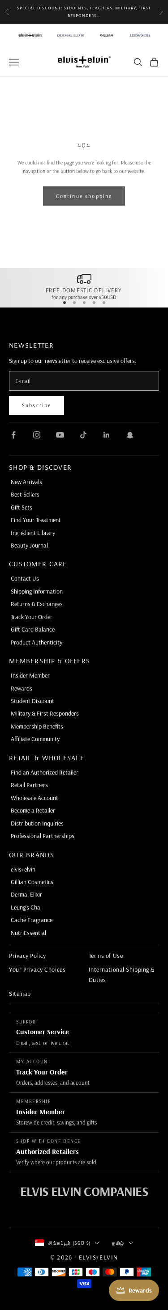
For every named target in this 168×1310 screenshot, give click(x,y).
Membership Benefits (37, 726)
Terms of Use (106, 956)
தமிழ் (118, 1243)
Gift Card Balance (33, 629)
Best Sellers (25, 494)
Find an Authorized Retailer (44, 772)
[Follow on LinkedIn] (106, 434)
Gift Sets (21, 507)
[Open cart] (154, 62)
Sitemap (20, 994)
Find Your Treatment (36, 520)
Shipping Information (37, 591)
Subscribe (36, 405)
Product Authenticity (36, 642)
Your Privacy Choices (37, 969)
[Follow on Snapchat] (129, 434)
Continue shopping (84, 196)
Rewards (21, 688)
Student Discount (32, 701)
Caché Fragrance (31, 920)
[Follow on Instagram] (36, 434)
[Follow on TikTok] (83, 434)
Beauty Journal (29, 545)
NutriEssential (28, 933)
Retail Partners (29, 785)
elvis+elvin (23, 869)
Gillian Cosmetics (32, 882)
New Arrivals (26, 482)
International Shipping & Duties (122, 974)
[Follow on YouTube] (60, 434)
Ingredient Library (33, 533)
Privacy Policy (27, 956)
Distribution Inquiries (37, 823)
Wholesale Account (34, 798)
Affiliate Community (35, 739)
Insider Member (30, 675)
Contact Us (25, 578)
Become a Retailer (33, 810)
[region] (84, 286)
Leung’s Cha (25, 907)
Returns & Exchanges (37, 604)
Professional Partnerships (42, 836)
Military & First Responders (45, 713)
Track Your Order (31, 617)
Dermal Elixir (26, 894)
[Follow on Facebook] (13, 434)
